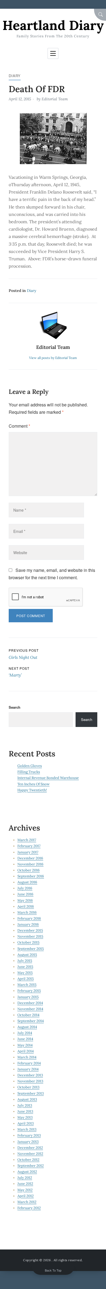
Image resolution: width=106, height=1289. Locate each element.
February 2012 (29, 1208)
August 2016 (27, 882)
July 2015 (24, 960)
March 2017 (26, 840)
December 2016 (30, 858)
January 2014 (28, 1069)
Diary (15, 75)
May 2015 (25, 972)
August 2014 (27, 1027)
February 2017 (28, 846)
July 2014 (24, 1033)
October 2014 (28, 1015)
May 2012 (25, 1190)
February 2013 (29, 1135)
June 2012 (25, 1183)
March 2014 (26, 1057)
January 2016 (28, 924)
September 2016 (30, 876)
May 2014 (25, 1045)
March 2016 (27, 912)
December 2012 (30, 1147)
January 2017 (27, 852)
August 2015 (27, 954)
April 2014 (25, 1051)
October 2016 (28, 870)
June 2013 (25, 1111)
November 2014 (30, 1009)
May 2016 (25, 900)
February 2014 (29, 1063)
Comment (19, 426)
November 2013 (30, 1081)
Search (14, 707)
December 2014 (30, 1003)
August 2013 (27, 1099)
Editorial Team (55, 98)
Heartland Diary (53, 25)
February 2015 (29, 990)
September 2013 (30, 1093)
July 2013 (24, 1105)
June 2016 (25, 894)
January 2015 (28, 997)
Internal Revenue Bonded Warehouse (48, 777)
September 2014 (30, 1021)
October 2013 (28, 1087)
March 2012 (26, 1202)
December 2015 (30, 930)
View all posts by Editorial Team (53, 358)
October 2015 (28, 942)
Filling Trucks (28, 771)
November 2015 (30, 936)
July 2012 (24, 1177)
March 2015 (26, 984)
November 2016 (30, 864)
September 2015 (30, 948)
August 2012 (27, 1171)
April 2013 (25, 1123)
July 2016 (24, 888)
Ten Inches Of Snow (33, 784)
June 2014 (25, 1039)
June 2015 (25, 966)
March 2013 (26, 1129)
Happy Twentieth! (32, 790)
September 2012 (30, 1165)
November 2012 (30, 1153)
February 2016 (29, 918)
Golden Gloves (29, 765)
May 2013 (25, 1117)
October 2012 (28, 1159)
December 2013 (30, 1075)
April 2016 (25, 906)
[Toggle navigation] (53, 53)
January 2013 (28, 1141)
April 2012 (25, 1196)
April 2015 (25, 978)
